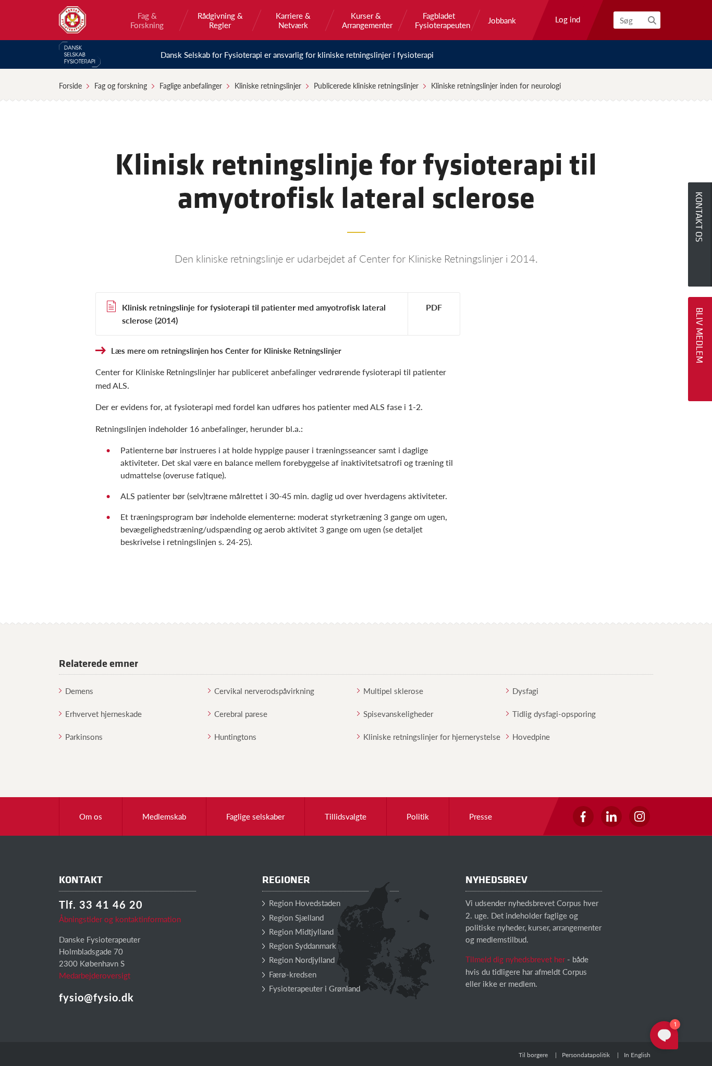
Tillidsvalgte (345, 816)
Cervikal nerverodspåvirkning (264, 690)
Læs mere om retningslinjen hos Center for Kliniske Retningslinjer (226, 350)
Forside (70, 85)
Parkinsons (84, 736)
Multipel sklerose (393, 690)
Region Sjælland (295, 917)
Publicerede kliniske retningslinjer (366, 85)
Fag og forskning (120, 85)
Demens (79, 690)
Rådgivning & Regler (220, 20)
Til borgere (533, 1054)
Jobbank (502, 20)
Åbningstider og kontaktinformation (120, 918)
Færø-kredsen (291, 974)
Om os (90, 816)
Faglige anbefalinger (190, 85)
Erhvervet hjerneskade (103, 713)
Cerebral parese (240, 713)
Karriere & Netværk (293, 20)
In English (637, 1054)
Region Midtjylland (300, 931)
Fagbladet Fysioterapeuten (439, 20)
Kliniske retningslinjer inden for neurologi (496, 85)
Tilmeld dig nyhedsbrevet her (515, 958)
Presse (480, 816)
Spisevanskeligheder (398, 713)
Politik (418, 816)
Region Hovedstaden (303, 902)
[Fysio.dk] (72, 19)
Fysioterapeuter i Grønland (313, 988)
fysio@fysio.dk (96, 997)
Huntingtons (235, 736)
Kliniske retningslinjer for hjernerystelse (431, 736)
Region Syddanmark (301, 945)
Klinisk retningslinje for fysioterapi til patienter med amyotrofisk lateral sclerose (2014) (254, 314)
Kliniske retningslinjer (268, 85)
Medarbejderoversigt (94, 975)
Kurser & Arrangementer (366, 20)
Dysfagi (525, 690)
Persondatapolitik (586, 1054)
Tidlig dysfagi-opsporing (554, 713)
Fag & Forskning (147, 20)
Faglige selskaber (255, 816)
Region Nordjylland (301, 959)
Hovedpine (531, 736)
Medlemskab (164, 816)
